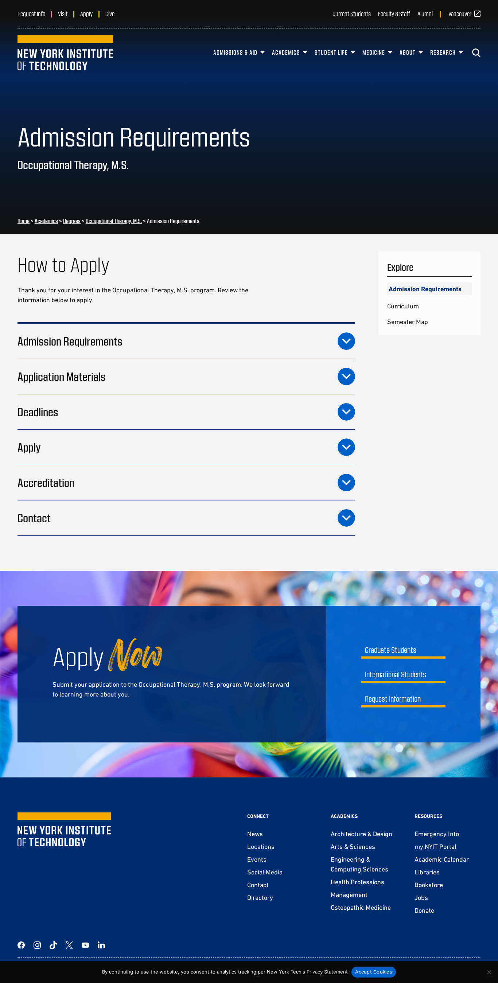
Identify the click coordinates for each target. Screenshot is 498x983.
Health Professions (357, 882)
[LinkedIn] (101, 945)
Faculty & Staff (394, 13)
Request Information (393, 698)
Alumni (425, 13)
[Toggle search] (476, 52)
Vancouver (459, 13)
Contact (258, 885)
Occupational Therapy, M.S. (114, 220)
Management (349, 894)
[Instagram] (37, 945)
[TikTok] (53, 945)
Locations (261, 846)
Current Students (351, 13)
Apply (86, 13)
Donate (424, 910)
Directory (260, 897)
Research (443, 52)
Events (256, 859)
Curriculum (403, 306)
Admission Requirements (425, 289)
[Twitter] (69, 945)
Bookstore (429, 885)
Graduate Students (390, 649)
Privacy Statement (327, 972)
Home (23, 220)
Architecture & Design (361, 834)
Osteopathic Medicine (361, 907)
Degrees (72, 220)
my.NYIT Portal (435, 846)
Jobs (421, 897)
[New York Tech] (65, 52)
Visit (62, 13)
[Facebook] (21, 945)
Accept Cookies (373, 972)
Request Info (31, 13)
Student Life (331, 52)
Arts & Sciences (353, 846)
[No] (489, 972)
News (255, 834)
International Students (395, 674)
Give (109, 13)
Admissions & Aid (235, 52)
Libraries (427, 872)
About (408, 52)
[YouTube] (85, 945)
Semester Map (407, 321)
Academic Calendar (442, 859)
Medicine (373, 52)
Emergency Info (437, 834)
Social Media (265, 872)
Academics (286, 52)
